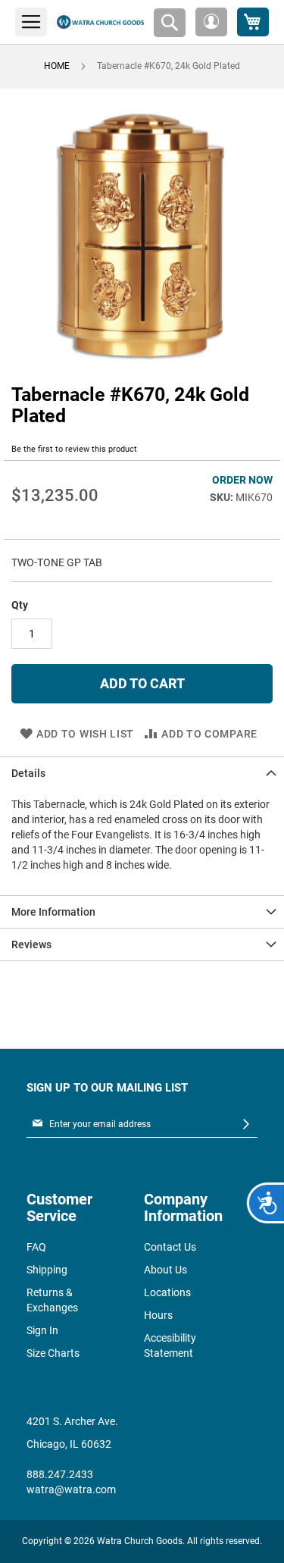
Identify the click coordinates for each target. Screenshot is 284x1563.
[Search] (170, 22)
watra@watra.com (71, 1489)
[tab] (142, 772)
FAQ (36, 1247)
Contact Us (170, 1247)
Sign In (42, 1330)
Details (28, 773)
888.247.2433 (60, 1474)
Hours (158, 1315)
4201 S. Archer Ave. (72, 1421)
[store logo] (100, 22)
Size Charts (53, 1353)
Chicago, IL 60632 (69, 1444)
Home (57, 66)
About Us (165, 1270)
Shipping (47, 1270)
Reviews (31, 944)
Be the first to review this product (74, 449)
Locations (167, 1292)
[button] (211, 22)
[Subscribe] (246, 1124)
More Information (53, 912)
